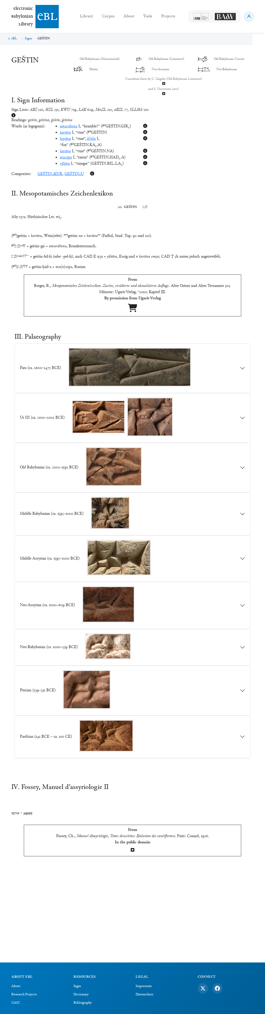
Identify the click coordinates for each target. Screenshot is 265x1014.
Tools (147, 16)
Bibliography (82, 1003)
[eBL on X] (203, 988)
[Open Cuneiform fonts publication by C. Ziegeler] (163, 84)
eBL (14, 39)
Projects (168, 16)
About (128, 16)
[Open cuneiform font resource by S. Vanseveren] (163, 94)
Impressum (144, 986)
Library (86, 16)
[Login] (249, 16)
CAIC (15, 1003)
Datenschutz (144, 994)
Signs (28, 39)
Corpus (108, 16)
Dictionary (81, 994)
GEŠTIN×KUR (50, 174)
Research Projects (24, 994)
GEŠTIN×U (74, 174)
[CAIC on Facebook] (217, 988)
